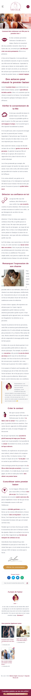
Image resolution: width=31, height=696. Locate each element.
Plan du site (15, 677)
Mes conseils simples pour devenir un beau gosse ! (7, 663)
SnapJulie (27, 675)
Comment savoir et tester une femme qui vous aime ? (8, 641)
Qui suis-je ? (20, 615)
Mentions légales (14, 675)
